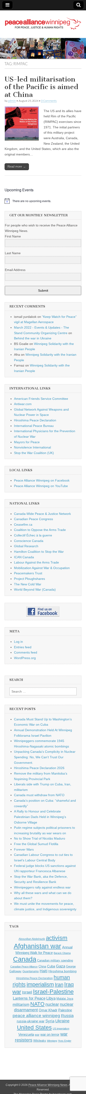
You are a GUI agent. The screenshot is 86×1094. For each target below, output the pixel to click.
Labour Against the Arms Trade (36, 562)
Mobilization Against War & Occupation (42, 568)
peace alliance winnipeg (36, 1015)
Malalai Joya (64, 998)
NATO (37, 1004)
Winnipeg (52, 1040)
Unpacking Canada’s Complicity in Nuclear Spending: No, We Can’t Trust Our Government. (44, 757)
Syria (49, 1021)
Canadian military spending (55, 960)
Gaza (60, 966)
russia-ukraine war (30, 1021)
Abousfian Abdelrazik (32, 939)
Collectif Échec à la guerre (33, 535)
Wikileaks (39, 1040)
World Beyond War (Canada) (35, 589)
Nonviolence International (32, 447)
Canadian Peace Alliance (24, 966)
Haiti (43, 971)
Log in (18, 641)
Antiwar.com (23, 404)
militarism (21, 1004)
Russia (67, 1015)
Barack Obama (62, 953)
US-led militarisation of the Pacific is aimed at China (41, 87)
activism (56, 937)
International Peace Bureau (34, 426)
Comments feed (25, 652)
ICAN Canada (24, 557)
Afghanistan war (37, 946)
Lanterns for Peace (29, 998)
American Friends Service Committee (41, 398)
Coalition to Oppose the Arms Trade (40, 530)
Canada (24, 959)
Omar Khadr (48, 1010)
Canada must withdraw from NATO (39, 795)
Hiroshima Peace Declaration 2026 (39, 768)
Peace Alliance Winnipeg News (47, 1085)
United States (34, 1027)
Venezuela (26, 1034)
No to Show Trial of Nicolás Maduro (39, 838)
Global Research (26, 546)
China (42, 966)
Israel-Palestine (53, 991)
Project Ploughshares (29, 579)
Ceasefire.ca (23, 524)
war (37, 1034)
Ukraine (62, 1021)
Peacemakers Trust (28, 573)
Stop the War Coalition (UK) (34, 453)
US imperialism (61, 1028)
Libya (50, 998)
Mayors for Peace (27, 442)
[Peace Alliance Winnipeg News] (43, 20)
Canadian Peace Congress (33, 519)
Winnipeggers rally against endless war (42, 887)
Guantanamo (30, 971)
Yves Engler (64, 1040)
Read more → (17, 166)
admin (12, 100)
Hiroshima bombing (62, 971)
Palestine (65, 1010)
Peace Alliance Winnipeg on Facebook (41, 480)
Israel (27, 992)
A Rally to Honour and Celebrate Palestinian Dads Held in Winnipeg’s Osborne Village (40, 816)
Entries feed (22, 647)
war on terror (49, 1034)
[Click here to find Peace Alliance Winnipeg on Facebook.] (43, 611)
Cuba (51, 966)
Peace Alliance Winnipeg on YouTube (41, 486)
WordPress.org (25, 658)
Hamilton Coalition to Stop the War (39, 551)
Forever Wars (24, 849)
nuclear (52, 1004)
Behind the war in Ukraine (32, 338)
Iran (59, 984)
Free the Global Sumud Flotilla (36, 844)
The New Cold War (27, 584)
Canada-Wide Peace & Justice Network (42, 514)
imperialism (40, 984)
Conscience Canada (28, 541)
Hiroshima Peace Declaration (35, 420)
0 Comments (49, 100)
